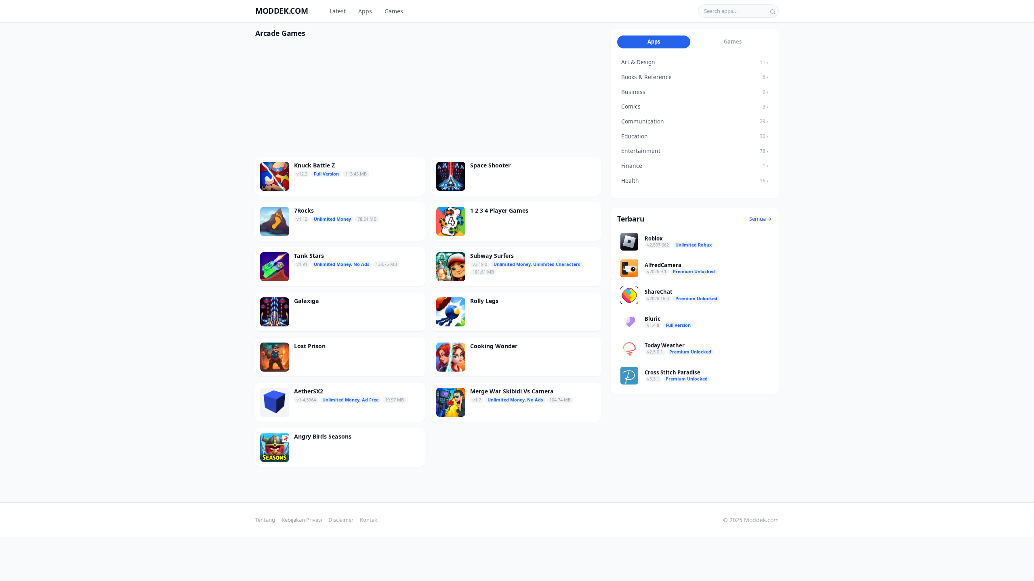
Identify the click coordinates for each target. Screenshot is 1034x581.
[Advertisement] (428, 100)
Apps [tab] (653, 41)
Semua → (760, 218)
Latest (338, 11)
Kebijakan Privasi (302, 519)
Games (394, 11)
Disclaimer (340, 519)
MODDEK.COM (281, 10)
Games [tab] (733, 41)
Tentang (265, 519)
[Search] (772, 11)
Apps (365, 11)
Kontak (368, 519)
